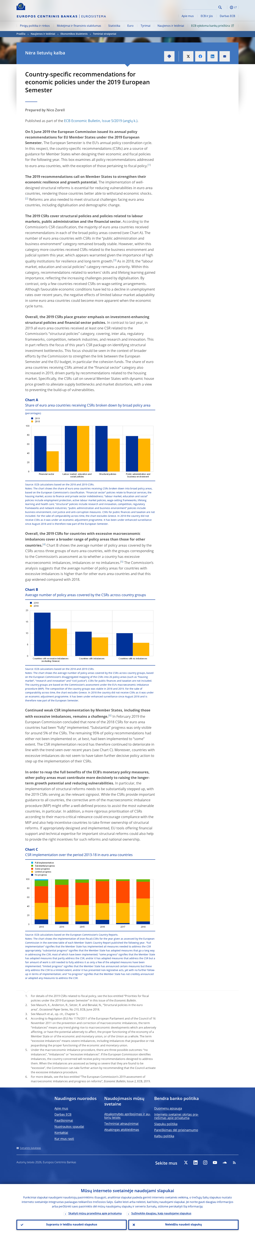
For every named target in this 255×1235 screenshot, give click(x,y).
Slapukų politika (165, 1124)
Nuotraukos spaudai (69, 1126)
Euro (130, 26)
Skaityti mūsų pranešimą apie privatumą (95, 1213)
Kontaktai (61, 1132)
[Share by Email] (224, 56)
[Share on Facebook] (200, 56)
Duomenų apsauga (168, 1108)
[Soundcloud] (224, 1162)
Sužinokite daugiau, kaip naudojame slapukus (161, 1213)
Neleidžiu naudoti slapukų (183, 1224)
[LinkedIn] (195, 1162)
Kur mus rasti (64, 1139)
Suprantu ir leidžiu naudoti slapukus (71, 1224)
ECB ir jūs (207, 16)
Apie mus (188, 16)
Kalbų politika (164, 1136)
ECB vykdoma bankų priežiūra (210, 26)
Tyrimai (145, 26)
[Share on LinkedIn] (212, 56)
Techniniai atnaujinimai (121, 1123)
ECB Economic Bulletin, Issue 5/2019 (93, 121)
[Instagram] (205, 1162)
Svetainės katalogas (30, 1148)
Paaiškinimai (63, 1120)
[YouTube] (215, 1162)
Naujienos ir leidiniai (171, 26)
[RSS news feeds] (234, 1162)
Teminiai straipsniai (104, 34)
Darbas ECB (227, 16)
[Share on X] (188, 56)
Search (220, 7)
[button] (226, 7)
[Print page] (169, 56)
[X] (186, 1162)
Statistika (114, 26)
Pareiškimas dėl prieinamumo (176, 1130)
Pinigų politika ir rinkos (35, 26)
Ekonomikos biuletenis (74, 34)
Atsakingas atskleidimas (121, 1130)
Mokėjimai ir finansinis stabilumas (79, 26)
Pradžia (20, 34)
